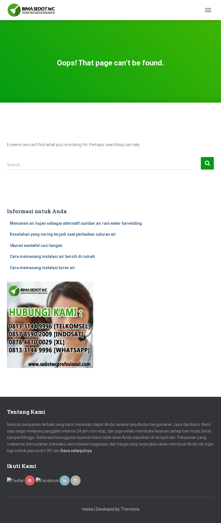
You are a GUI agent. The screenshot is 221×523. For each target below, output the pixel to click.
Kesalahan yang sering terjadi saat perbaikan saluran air (63, 234)
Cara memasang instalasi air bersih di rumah (52, 256)
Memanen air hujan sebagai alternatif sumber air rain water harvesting (76, 223)
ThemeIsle (130, 509)
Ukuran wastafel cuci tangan (36, 245)
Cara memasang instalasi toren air (42, 267)
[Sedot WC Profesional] (33, 10)
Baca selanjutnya (76, 450)
